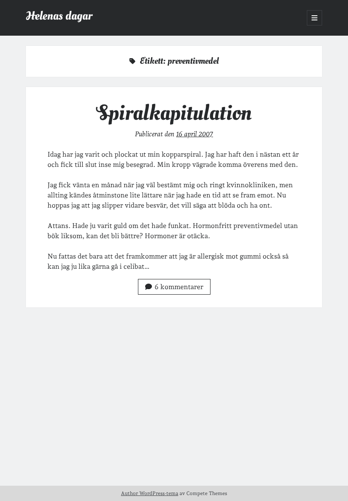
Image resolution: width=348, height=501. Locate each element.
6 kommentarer (178, 287)
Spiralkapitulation (174, 113)
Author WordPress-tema (149, 493)
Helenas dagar (59, 16)
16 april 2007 (194, 134)
